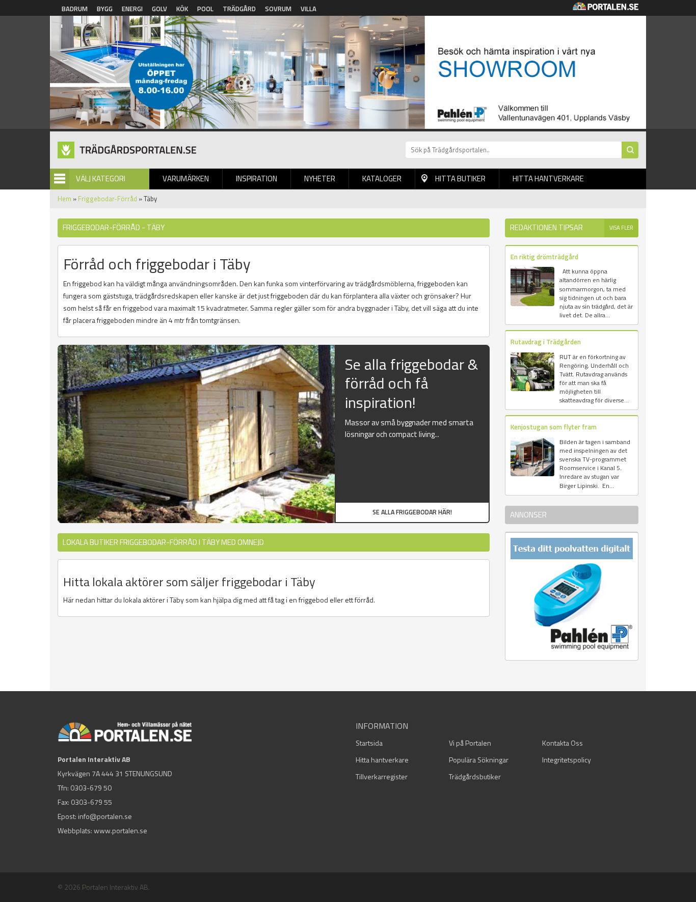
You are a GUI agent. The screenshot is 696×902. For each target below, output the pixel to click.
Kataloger (381, 178)
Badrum (75, 9)
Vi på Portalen (470, 742)
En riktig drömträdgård (544, 257)
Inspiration (256, 178)
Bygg (105, 9)
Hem (64, 199)
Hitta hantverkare (548, 178)
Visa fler (621, 228)
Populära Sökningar (478, 759)
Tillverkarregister (382, 776)
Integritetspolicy (566, 759)
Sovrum (278, 9)
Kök (182, 9)
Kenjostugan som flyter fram (554, 427)
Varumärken (186, 178)
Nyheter (319, 178)
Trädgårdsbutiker (475, 776)
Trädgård (239, 9)
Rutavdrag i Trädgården (546, 342)
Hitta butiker (460, 178)
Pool (205, 9)
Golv (159, 9)
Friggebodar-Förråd (107, 199)
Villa (308, 9)
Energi (132, 9)
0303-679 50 (91, 787)
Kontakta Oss (562, 742)
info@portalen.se (105, 816)
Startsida (369, 742)
